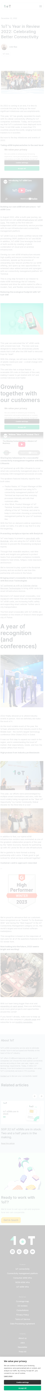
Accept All (22, 1388)
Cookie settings (22, 1382)
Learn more (8, 1376)
